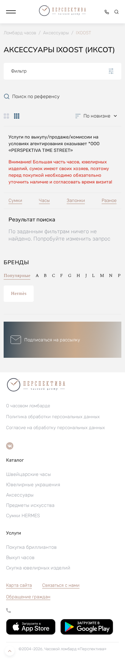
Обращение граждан (28, 597)
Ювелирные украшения (33, 484)
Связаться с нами (60, 585)
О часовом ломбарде (28, 405)
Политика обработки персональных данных (53, 416)
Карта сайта (19, 585)
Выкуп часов (20, 557)
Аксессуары (20, 495)
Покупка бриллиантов (31, 547)
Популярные (17, 276)
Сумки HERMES (23, 515)
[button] (11, 11)
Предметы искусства (30, 505)
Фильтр (19, 71)
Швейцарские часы (28, 474)
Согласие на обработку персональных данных (55, 427)
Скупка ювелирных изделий (38, 568)
